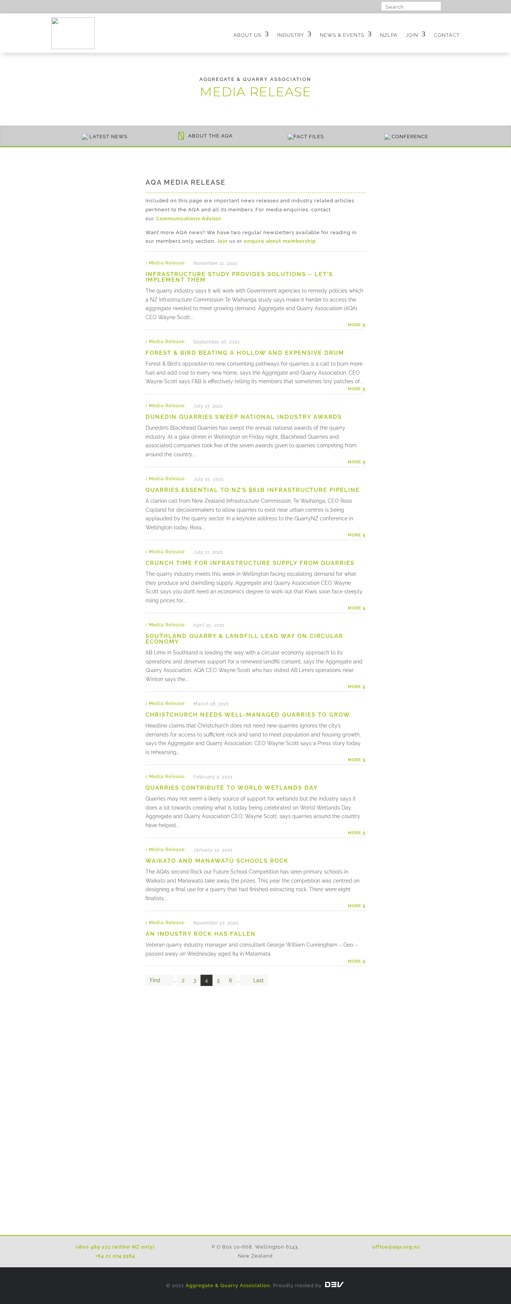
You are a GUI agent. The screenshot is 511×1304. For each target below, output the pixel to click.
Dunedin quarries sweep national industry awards (244, 417)
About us (247, 35)
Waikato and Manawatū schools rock (217, 860)
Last (258, 980)
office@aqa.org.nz (396, 1247)
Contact (447, 35)
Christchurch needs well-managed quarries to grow (248, 714)
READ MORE (255, 1197)
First (155, 980)
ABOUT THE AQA (210, 136)
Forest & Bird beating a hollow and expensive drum (245, 353)
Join (412, 35)
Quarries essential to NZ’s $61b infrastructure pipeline (253, 490)
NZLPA (389, 35)
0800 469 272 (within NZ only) (115, 1247)
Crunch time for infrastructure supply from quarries (250, 563)
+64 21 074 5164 (115, 1256)
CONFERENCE (410, 136)
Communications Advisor (188, 218)
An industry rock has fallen (201, 934)
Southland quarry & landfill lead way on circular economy (244, 639)
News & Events (342, 35)
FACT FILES (309, 136)
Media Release (167, 263)
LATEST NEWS (108, 136)
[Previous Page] (169, 980)
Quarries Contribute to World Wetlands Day (232, 787)
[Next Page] (244, 980)
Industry (290, 35)
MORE (355, 325)
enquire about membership (280, 241)
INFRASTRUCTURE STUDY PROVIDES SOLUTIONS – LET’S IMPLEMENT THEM (239, 277)
